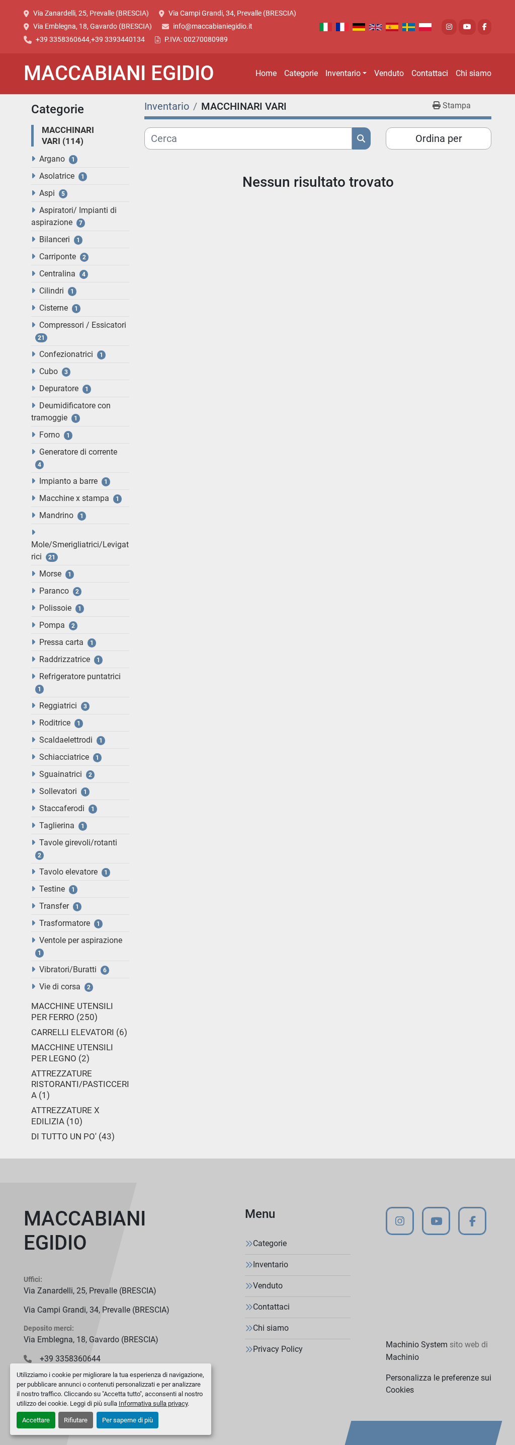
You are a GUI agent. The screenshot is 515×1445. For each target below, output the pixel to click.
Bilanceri (54, 239)
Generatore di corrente (78, 452)
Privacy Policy (278, 1349)
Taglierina (56, 825)
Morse (50, 574)
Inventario (343, 73)
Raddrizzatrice (64, 659)
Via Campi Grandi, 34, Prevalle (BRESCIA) (232, 13)
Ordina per (438, 138)
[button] (346, 73)
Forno (49, 435)
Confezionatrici (66, 354)
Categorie (301, 73)
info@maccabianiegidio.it (212, 26)
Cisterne (53, 308)
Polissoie (55, 608)
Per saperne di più (127, 1420)
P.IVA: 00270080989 (196, 39)
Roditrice (54, 723)
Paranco (54, 591)
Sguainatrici (60, 774)
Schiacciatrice (64, 757)
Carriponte (57, 256)
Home (266, 73)
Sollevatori (58, 791)
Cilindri (51, 291)
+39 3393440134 (118, 39)
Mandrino (56, 515)
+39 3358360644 (63, 39)
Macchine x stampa (74, 498)
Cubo (48, 371)
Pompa (52, 625)
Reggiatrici (58, 705)
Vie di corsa (59, 986)
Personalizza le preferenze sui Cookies (438, 1384)
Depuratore (58, 388)
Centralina (57, 273)
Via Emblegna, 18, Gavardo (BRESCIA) (92, 26)
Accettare (36, 1420)
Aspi (47, 193)
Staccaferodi (61, 808)
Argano (52, 159)
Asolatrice (56, 176)
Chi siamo (473, 73)
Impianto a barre (68, 481)
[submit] (361, 138)
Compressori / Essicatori (82, 325)
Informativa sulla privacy (153, 1403)
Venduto (389, 73)
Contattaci (429, 73)
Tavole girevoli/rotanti (78, 842)
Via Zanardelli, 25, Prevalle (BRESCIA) (91, 13)
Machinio (402, 1357)
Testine (52, 889)
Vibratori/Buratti (68, 969)
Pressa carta (61, 642)
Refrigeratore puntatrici (80, 676)
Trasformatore (64, 923)
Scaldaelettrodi (66, 740)
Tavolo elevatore (68, 872)
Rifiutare (76, 1420)
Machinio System (417, 1344)
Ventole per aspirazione (80, 940)
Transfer (54, 906)
